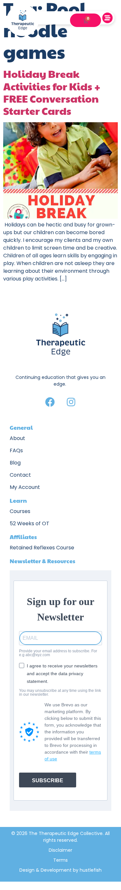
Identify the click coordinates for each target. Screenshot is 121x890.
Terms (60, 860)
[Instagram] (71, 402)
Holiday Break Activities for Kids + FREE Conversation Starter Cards (51, 92)
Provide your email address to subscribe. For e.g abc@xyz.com (58, 653)
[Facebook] (50, 402)
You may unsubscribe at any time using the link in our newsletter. (60, 692)
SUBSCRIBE (47, 780)
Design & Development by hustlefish (60, 870)
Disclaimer (60, 850)
